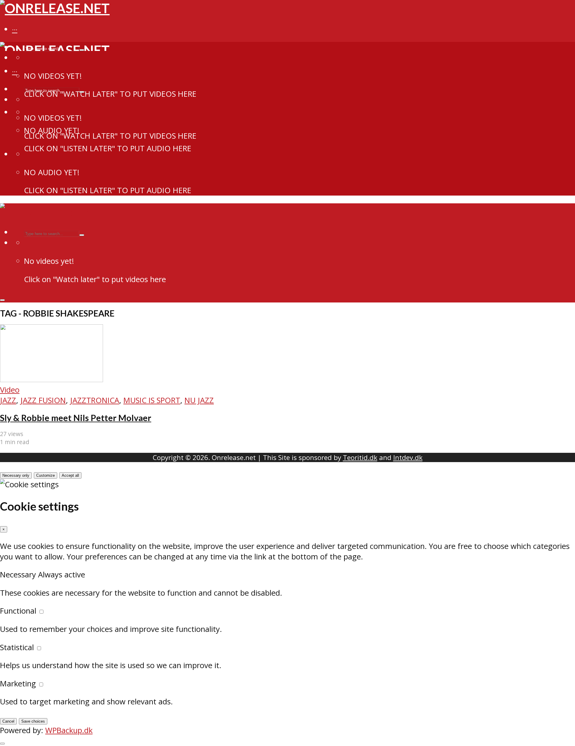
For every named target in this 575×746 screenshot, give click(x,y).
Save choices (33, 721)
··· (14, 29)
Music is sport (151, 400)
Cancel (8, 721)
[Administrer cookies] (2, 744)
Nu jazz (199, 400)
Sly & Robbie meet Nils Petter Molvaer (75, 418)
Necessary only (15, 475)
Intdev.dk (408, 457)
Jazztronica (94, 400)
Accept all (70, 475)
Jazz (8, 400)
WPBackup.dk (69, 730)
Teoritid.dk (360, 457)
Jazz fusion (43, 400)
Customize (45, 475)
